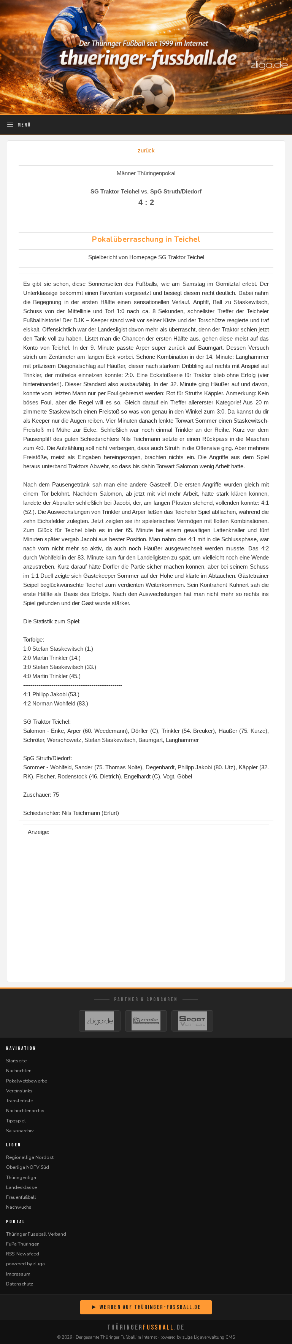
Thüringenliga (21, 1177)
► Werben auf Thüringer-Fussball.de (146, 1307)
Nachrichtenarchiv (25, 1110)
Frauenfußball (21, 1197)
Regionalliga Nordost (30, 1157)
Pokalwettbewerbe (26, 1081)
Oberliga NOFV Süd (27, 1167)
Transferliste (19, 1100)
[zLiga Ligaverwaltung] (100, 1021)
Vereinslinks (19, 1090)
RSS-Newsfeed (22, 1253)
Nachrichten (19, 1070)
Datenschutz (19, 1284)
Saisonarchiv (19, 1130)
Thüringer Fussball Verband (36, 1234)
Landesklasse (21, 1187)
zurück (146, 150)
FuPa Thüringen (23, 1244)
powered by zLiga (25, 1263)
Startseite (16, 1060)
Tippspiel (16, 1120)
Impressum (18, 1274)
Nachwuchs (19, 1207)
